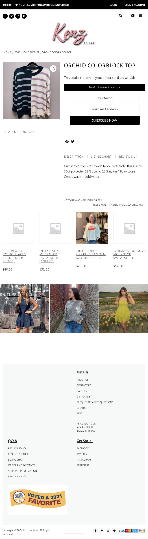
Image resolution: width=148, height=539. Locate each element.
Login (113, 4)
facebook (83, 448)
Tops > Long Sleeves (27, 52)
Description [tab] (74, 156)
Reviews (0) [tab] (128, 156)
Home (7, 52)
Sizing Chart (16, 459)
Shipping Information (22, 471)
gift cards (83, 396)
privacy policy (17, 476)
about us (82, 379)
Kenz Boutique (31, 530)
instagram (84, 459)
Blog (80, 413)
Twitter (82, 454)
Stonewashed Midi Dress (84, 200)
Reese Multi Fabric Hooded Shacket (117, 204)
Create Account (135, 4)
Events (81, 407)
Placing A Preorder (20, 454)
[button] (53, 68)
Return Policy (17, 448)
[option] (24, 309)
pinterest (83, 465)
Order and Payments (21, 465)
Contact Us (84, 385)
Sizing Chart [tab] (101, 156)
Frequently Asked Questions (95, 402)
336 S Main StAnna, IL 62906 (86, 429)
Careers (82, 391)
